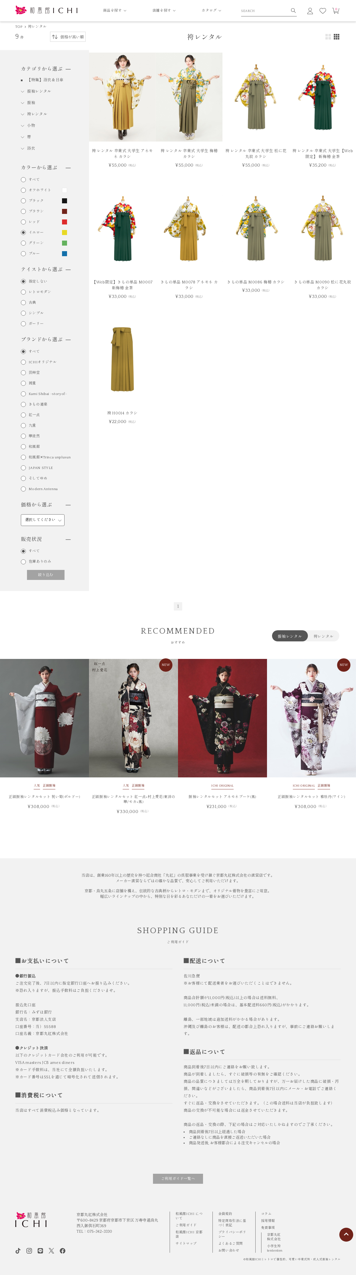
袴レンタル (37, 27)
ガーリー (36, 324)
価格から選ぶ (36, 505)
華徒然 (34, 436)
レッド (34, 222)
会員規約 (225, 1214)
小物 (31, 125)
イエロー (36, 232)
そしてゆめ (38, 478)
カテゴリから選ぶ (42, 69)
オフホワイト (40, 190)
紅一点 (34, 415)
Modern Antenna (43, 489)
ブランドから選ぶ (42, 340)
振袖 (31, 103)
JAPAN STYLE (41, 468)
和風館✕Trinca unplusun (50, 457)
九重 (32, 426)
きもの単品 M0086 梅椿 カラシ (256, 282)
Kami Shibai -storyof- (48, 394)
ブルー (34, 254)
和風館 (34, 447)
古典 (32, 303)
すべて (34, 180)
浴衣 (31, 148)
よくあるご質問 (230, 1244)
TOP (19, 27)
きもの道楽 (38, 404)
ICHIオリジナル (43, 362)
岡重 (32, 383)
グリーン (36, 243)
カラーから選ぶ (39, 168)
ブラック (36, 201)
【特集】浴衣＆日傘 (45, 80)
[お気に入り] (323, 11)
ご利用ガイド (186, 1225)
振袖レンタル (39, 91)
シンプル (36, 313)
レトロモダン (40, 292)
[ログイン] (310, 11)
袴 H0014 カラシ (122, 413)
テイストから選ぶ (42, 270)
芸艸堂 (34, 373)
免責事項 (268, 1228)
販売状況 (31, 539)
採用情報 (268, 1221)
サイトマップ (186, 1244)
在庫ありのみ (40, 562)
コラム (266, 1214)
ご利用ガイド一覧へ (178, 1179)
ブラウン (36, 211)
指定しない (38, 281)
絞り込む (45, 575)
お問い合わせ (228, 1250)
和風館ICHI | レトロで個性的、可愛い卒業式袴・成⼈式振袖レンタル (293, 1259)
